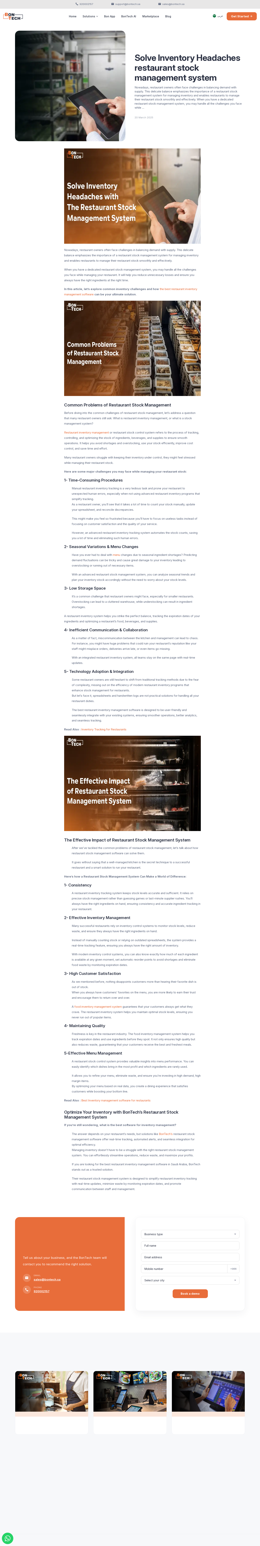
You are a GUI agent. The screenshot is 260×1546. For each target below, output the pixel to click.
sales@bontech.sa (173, 4)
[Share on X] (33, 150)
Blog (168, 16)
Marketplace (150, 16)
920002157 (86, 4)
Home (73, 16)
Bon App (109, 16)
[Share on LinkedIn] (25, 150)
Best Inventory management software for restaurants (116, 1100)
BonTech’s (166, 1134)
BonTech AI (128, 16)
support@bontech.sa (127, 4)
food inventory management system (98, 1006)
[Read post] (51, 1394)
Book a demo (190, 1293)
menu (116, 555)
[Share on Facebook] (41, 150)
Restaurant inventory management (86, 432)
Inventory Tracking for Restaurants (103, 729)
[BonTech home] (13, 16)
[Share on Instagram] (17, 150)
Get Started (240, 16)
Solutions (89, 16)
